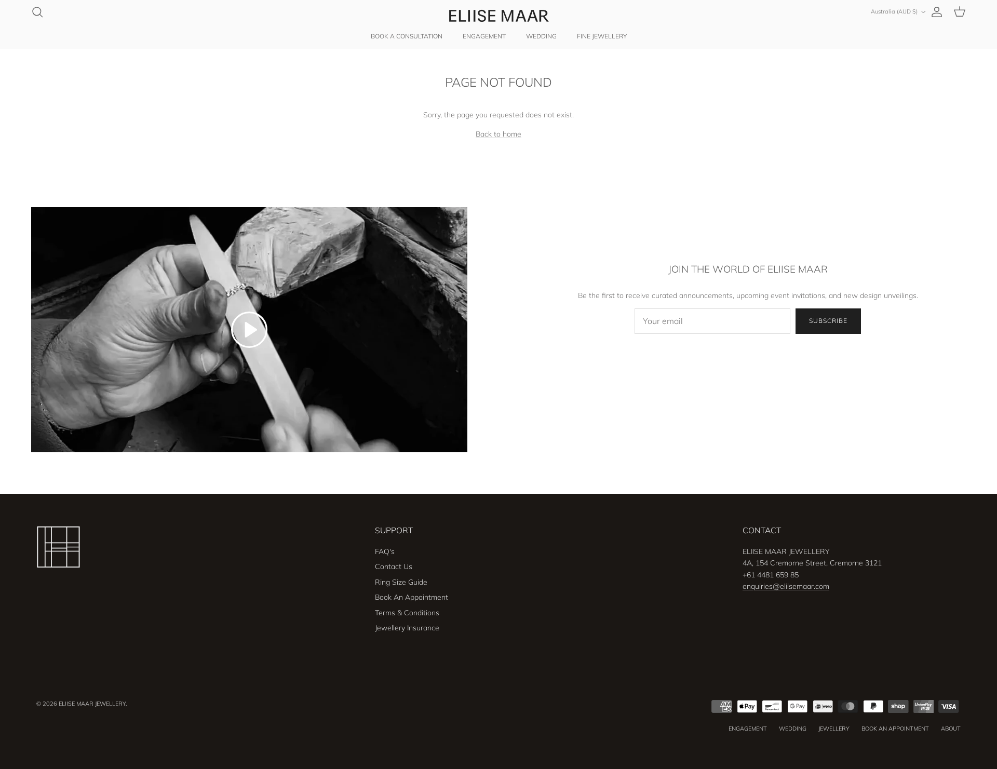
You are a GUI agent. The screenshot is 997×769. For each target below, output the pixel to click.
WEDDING (541, 36)
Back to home (498, 134)
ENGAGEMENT (484, 36)
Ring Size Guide (401, 582)
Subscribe (828, 321)
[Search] (37, 12)
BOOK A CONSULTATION (406, 36)
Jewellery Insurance (407, 627)
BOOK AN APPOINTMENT (895, 728)
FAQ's (385, 551)
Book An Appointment (411, 597)
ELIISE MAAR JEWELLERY (92, 703)
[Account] (934, 12)
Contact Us (393, 566)
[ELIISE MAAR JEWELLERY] (498, 15)
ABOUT (951, 728)
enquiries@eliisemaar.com (786, 586)
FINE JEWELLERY (602, 36)
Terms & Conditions (407, 612)
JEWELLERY (834, 728)
